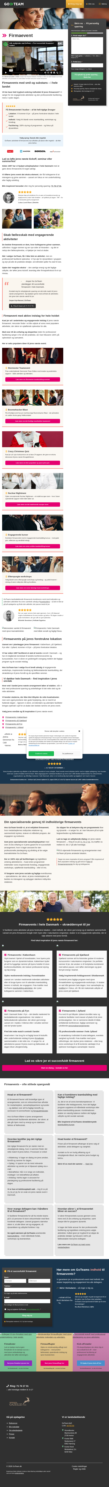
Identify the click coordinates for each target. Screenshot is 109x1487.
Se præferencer (67, 753)
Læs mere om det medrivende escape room (32, 504)
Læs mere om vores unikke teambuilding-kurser (32, 546)
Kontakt (12, 1438)
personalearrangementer (78, 1026)
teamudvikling (13, 1236)
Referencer (13, 1423)
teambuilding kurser (66, 1125)
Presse (11, 1434)
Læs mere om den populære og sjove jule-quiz (32, 463)
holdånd (62, 988)
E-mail (7, 1297)
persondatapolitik (32, 1309)
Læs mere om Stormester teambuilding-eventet (33, 379)
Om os (91, 4)
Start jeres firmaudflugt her (54, 1363)
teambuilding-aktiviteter (23, 988)
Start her (89, 1164)
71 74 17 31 (85, 842)
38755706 (70, 1426)
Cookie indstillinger (79, 1466)
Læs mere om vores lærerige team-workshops (32, 588)
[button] (79, 731)
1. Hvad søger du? (79, 35)
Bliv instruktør (14, 1427)
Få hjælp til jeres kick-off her (90, 1363)
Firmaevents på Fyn (13, 724)
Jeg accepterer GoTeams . (24, 1309)
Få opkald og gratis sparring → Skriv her (87, 76)
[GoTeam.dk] (13, 4)
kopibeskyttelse (19, 1473)
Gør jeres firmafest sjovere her (18, 1363)
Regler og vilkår (79, 1469)
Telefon (7, 1286)
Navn (7, 1277)
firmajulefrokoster (40, 1111)
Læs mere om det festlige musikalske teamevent (32, 421)
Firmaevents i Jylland (14, 727)
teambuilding (45, 602)
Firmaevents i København (16, 717)
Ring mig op (76, 4)
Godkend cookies (41, 753)
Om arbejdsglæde (15, 1430)
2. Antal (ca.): (77, 62)
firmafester (39, 1038)
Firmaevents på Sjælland (16, 721)
